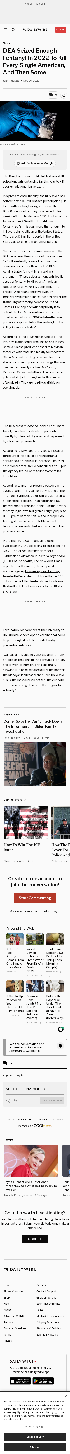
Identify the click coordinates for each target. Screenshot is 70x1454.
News (7, 1285)
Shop (7, 1297)
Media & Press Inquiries (50, 1316)
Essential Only (35, 1436)
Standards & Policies (48, 1328)
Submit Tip (35, 1239)
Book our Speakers (15, 1328)
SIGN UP (60, 29)
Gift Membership (46, 1297)
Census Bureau (46, 241)
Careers (41, 1285)
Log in (55, 911)
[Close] (66, 1396)
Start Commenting (35, 898)
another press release (36, 485)
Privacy (8, 1340)
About (7, 1309)
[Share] (63, 95)
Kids (6, 1303)
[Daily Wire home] (35, 30)
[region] (35, 1422)
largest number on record (35, 551)
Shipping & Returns (47, 1322)
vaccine (45, 635)
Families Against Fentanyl (42, 571)
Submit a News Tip (47, 1334)
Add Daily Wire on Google (37, 163)
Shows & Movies (14, 1291)
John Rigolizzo (11, 80)
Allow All (35, 1447)
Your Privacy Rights (48, 1303)
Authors (8, 1322)
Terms (7, 1334)
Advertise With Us (14, 1316)
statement (10, 276)
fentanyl (29, 181)
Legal (39, 1309)
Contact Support (46, 1291)
